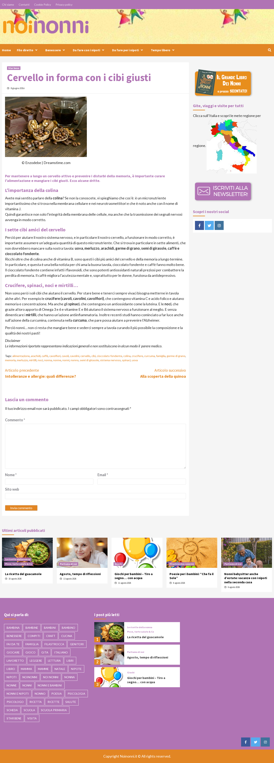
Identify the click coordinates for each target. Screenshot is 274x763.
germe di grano (176, 356)
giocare (13, 652)
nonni (65, 360)
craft (50, 636)
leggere (36, 660)
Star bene (13, 68)
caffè (45, 356)
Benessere (53, 50)
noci (40, 360)
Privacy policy (64, 4)
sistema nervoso (110, 360)
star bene (14, 718)
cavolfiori (55, 356)
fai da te (13, 644)
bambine (31, 627)
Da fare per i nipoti (125, 50)
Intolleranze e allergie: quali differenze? (40, 373)
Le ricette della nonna (17, 559)
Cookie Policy (42, 4)
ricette (54, 702)
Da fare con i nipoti (86, 50)
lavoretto (15, 660)
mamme (43, 669)
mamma (26, 669)
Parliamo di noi (68, 563)
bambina (13, 627)
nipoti (12, 677)
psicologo (15, 702)
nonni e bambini (50, 685)
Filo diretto (25, 50)
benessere (14, 636)
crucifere (137, 356)
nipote (76, 669)
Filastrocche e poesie (182, 563)
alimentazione (21, 356)
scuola (29, 710)
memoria (10, 360)
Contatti (24, 4)
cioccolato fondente (109, 356)
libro (11, 669)
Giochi (118, 563)
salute (70, 702)
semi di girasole (89, 360)
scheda (12, 710)
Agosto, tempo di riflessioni (80, 574)
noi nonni (51, 677)
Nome (11, 475)
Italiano (61, 652)
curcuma (149, 356)
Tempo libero (160, 50)
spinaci (126, 360)
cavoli (65, 356)
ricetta (35, 702)
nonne (57, 360)
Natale (60, 669)
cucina (66, 636)
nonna (48, 360)
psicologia (76, 693)
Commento (15, 420)
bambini (50, 627)
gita (44, 652)
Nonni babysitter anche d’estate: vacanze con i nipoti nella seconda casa (245, 578)
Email (102, 475)
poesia (56, 693)
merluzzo (22, 360)
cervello (85, 356)
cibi (93, 356)
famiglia (160, 356)
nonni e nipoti (18, 693)
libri (70, 660)
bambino (68, 627)
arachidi (36, 356)
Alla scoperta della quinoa (163, 373)
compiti (34, 636)
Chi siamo (8, 4)
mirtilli (33, 360)
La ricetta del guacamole (23, 574)
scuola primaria (54, 710)
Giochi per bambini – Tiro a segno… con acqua (134, 576)
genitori (77, 644)
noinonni (29, 677)
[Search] (269, 50)
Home (6, 50)
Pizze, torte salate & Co (18, 563)
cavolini (74, 356)
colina (127, 356)
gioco (30, 652)
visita (32, 718)
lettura (54, 660)
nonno (75, 360)
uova (135, 360)
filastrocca (54, 644)
